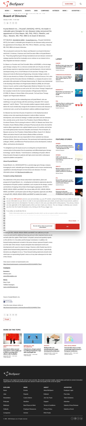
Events (28, 10)
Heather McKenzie (60, 70)
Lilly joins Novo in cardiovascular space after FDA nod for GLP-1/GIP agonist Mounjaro (65, 105)
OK (67, 226)
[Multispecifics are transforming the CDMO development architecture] (53, 338)
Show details (72, 220)
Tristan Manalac (7, 357)
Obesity (58, 166)
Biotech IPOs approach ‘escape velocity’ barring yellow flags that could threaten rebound (64, 181)
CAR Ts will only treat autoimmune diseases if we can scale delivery (64, 158)
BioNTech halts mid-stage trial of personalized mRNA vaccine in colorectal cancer (64, 67)
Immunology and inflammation (29, 346)
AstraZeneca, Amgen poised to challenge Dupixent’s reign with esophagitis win (32, 350)
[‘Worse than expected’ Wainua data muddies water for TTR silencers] (79, 78)
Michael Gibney (59, 96)
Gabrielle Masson (60, 81)
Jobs (36, 10)
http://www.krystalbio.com (24, 172)
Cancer (58, 63)
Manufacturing (60, 189)
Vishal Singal (59, 161)
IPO (57, 178)
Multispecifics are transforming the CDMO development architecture (51, 349)
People (7, 319)
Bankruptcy (59, 89)
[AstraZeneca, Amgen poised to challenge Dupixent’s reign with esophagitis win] (33, 338)
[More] (10, 10)
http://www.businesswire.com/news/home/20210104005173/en (22, 307)
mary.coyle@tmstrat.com (10, 287)
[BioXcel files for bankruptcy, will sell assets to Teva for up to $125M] (79, 93)
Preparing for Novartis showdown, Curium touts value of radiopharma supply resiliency (64, 193)
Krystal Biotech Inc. (31, 40)
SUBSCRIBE (69, 4)
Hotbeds (55, 10)
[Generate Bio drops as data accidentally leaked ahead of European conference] (73, 338)
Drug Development (70, 345)
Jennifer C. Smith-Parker (49, 354)
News (7, 10)
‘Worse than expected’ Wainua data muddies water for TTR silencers (64, 78)
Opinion (58, 143)
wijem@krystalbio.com (10, 276)
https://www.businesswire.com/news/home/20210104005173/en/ (22, 264)
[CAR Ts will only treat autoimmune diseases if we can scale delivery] (79, 158)
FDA (57, 101)
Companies (45, 10)
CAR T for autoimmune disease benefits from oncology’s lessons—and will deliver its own (65, 147)
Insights (46, 345)
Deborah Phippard (60, 150)
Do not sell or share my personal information (42, 226)
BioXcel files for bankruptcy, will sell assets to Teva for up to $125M (64, 93)
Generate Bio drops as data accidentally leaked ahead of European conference (72, 349)
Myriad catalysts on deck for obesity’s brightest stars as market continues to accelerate (64, 170)
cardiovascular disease (63, 74)
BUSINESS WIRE (18, 40)
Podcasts (18, 10)
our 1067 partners (16, 198)
